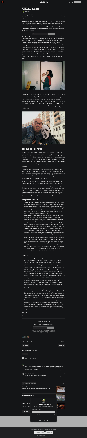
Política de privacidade (44, 417)
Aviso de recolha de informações (49, 415)
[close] (55, 399)
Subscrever (43, 412)
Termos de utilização (50, 414)
